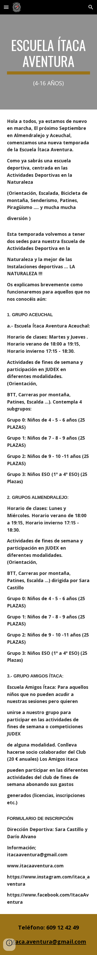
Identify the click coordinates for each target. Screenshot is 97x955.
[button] (6, 7)
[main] (48, 62)
